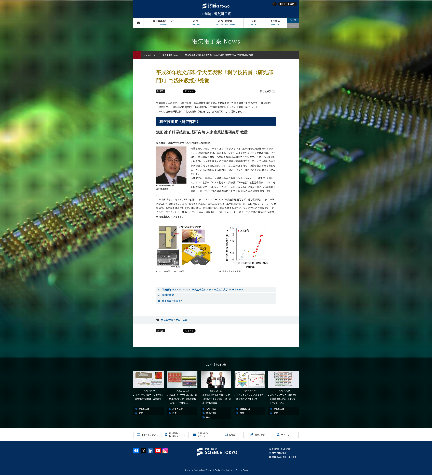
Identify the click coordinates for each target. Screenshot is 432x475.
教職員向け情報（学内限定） (285, 457)
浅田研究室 (168, 295)
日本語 (293, 20)
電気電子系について (163, 23)
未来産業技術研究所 (172, 301)
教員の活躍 (167, 319)
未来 (253, 23)
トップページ (138, 23)
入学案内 (275, 23)
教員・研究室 (225, 23)
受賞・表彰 (181, 319)
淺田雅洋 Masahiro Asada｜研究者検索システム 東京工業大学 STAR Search (202, 289)
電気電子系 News (170, 55)
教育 (196, 23)
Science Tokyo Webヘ (282, 448)
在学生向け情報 (279, 452)
